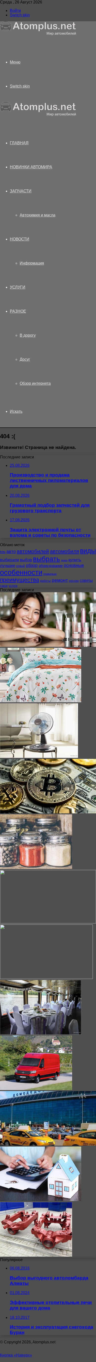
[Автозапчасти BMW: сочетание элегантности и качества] (48, 922)
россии (74, 581)
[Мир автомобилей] (38, 34)
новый (20, 566)
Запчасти (21, 191)
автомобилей (33, 551)
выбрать (46, 559)
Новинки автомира (31, 167)
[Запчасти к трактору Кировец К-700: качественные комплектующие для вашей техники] (36, 1255)
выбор (26, 560)
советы (86, 580)
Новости (19, 239)
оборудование (51, 566)
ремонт (60, 580)
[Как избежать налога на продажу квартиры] (40, 1200)
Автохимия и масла (37, 215)
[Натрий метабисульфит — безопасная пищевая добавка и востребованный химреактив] (36, 867)
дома (64, 560)
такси (4, 586)
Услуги (17, 287)
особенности (21, 572)
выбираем (9, 560)
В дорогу (28, 335)
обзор (32, 565)
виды (88, 551)
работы (45, 581)
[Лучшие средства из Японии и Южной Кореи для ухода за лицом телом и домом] (48, 645)
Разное (18, 311)
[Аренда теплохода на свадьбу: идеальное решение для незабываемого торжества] (40, 1033)
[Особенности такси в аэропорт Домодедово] (48, 1144)
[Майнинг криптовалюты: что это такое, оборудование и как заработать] (48, 812)
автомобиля (64, 551)
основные (74, 565)
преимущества (19, 580)
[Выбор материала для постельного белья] (40, 701)
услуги (13, 586)
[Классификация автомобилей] (46, 978)
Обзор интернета (35, 383)
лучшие (7, 565)
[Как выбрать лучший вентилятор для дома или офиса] (39, 756)
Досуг (25, 359)
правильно (50, 573)
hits (2, 552)
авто (11, 551)
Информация (32, 263)
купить (74, 560)
